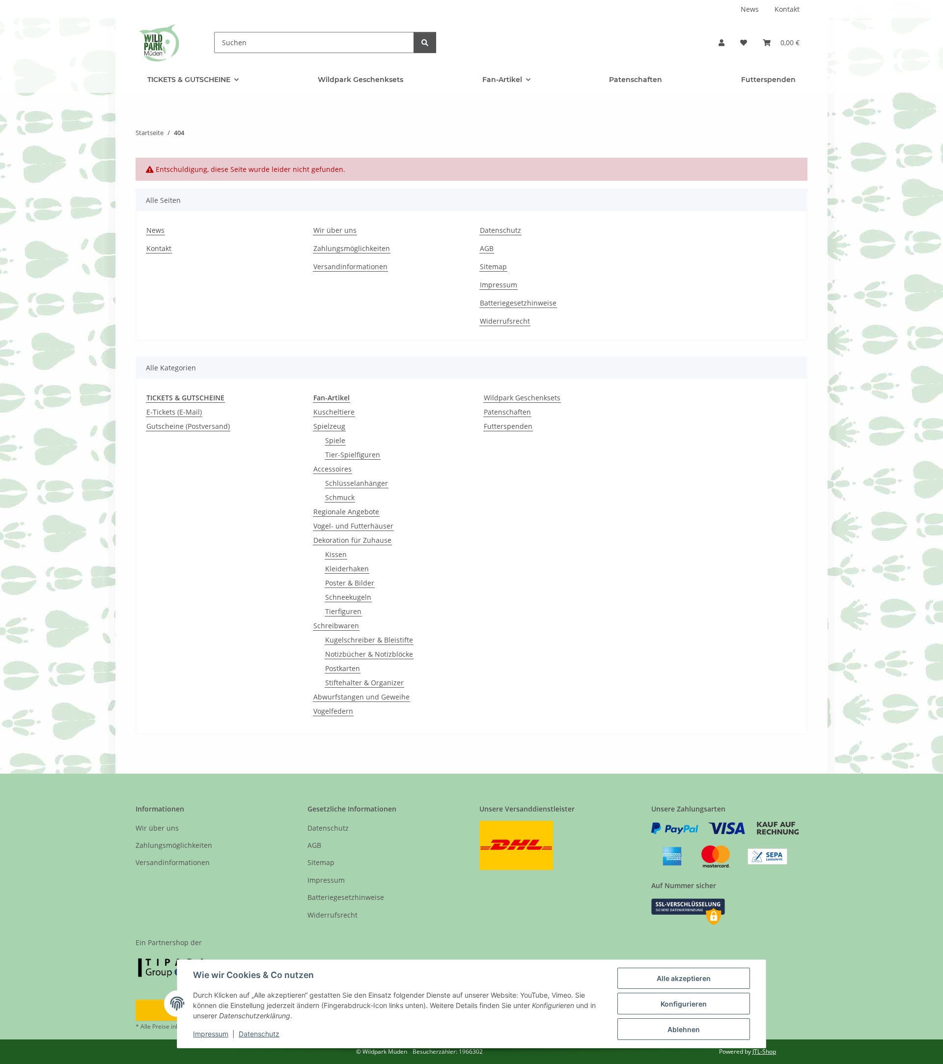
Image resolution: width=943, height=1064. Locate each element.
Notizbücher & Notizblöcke (369, 654)
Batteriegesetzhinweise (518, 303)
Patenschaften (507, 412)
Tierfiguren (343, 611)
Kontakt (787, 9)
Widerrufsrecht (505, 321)
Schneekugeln (348, 597)
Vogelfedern (333, 711)
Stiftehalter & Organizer (364, 682)
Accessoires (332, 469)
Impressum (210, 1034)
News (750, 9)
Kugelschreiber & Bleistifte (369, 639)
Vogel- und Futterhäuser (353, 526)
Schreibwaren (336, 625)
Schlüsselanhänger (356, 483)
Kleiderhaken (347, 568)
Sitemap (493, 266)
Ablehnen (683, 1029)
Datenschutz (259, 1034)
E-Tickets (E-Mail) (174, 412)
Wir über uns (335, 230)
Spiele (335, 440)
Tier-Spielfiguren (352, 454)
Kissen (336, 554)
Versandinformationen (350, 266)
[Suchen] (425, 42)
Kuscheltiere (334, 412)
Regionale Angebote (346, 511)
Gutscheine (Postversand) (188, 426)
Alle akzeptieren (684, 978)
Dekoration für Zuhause (352, 540)
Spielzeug (329, 426)
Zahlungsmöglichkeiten (351, 248)
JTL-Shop (764, 1051)
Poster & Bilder (349, 583)
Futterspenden (508, 426)
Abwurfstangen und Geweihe (361, 696)
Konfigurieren (684, 1004)
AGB (487, 248)
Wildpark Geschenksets (522, 397)
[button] (721, 42)
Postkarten (342, 668)
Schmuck (340, 497)
